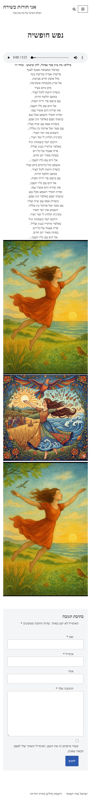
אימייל (68, 654)
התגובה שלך (64, 688)
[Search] (74, 9)
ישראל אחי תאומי (77, 793)
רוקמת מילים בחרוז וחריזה (46, 793)
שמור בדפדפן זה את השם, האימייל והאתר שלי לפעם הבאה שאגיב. (49, 748)
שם (70, 636)
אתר (70, 671)
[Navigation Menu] (83, 9)
